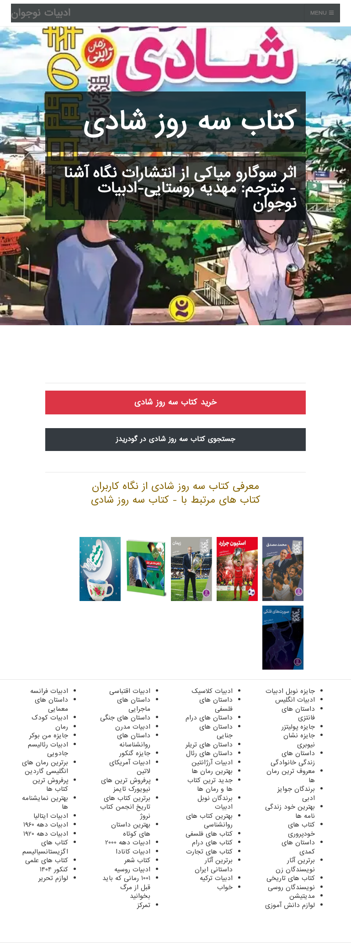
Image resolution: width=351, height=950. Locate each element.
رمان (61, 727)
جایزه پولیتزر (298, 727)
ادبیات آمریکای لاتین (129, 767)
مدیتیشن (302, 896)
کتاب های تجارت (209, 852)
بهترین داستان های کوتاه (130, 829)
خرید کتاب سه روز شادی (175, 402)
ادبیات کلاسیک (212, 691)
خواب (225, 887)
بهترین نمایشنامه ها (45, 802)
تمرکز (143, 905)
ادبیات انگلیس (295, 700)
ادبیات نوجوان (40, 13)
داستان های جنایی (216, 731)
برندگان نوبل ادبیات (215, 802)
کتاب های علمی (46, 860)
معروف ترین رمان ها (290, 775)
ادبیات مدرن (132, 727)
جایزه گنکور (134, 753)
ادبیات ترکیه (216, 878)
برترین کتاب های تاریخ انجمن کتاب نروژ (125, 807)
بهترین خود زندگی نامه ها (290, 811)
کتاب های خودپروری (301, 829)
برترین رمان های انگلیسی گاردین (45, 767)
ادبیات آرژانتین (212, 762)
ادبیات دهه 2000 (127, 842)
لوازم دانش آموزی (290, 905)
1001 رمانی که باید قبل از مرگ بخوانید (126, 887)
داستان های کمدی (298, 847)
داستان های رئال (209, 753)
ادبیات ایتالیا (50, 816)
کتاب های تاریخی (290, 878)
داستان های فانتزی (298, 713)
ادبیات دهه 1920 (45, 834)
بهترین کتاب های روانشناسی (209, 820)
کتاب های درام (212, 842)
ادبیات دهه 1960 (45, 825)
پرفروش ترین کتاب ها (50, 784)
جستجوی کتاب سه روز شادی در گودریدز (175, 439)
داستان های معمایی (51, 704)
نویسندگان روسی (291, 887)
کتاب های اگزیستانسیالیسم (45, 847)
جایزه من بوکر (48, 735)
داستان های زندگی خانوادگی (293, 758)
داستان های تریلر (209, 745)
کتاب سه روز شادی (190, 122)
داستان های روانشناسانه (133, 740)
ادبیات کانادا (133, 852)
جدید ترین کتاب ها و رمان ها (210, 784)
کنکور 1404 (54, 869)
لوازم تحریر (53, 878)
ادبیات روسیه (132, 869)
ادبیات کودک (50, 718)
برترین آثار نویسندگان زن (295, 865)
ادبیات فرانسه (49, 691)
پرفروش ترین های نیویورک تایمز (125, 784)
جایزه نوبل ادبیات (290, 691)
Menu (319, 13)
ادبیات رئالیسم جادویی (48, 749)
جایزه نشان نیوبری (299, 740)
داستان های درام (209, 718)
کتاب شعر (137, 860)
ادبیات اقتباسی (129, 691)
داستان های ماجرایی (133, 704)
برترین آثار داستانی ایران (214, 865)
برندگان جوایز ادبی (296, 793)
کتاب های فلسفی (209, 834)
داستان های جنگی (125, 718)
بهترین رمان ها (212, 771)
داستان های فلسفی (216, 704)
